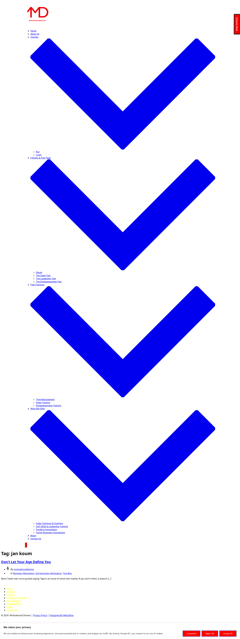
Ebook (39, 272)
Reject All (210, 633)
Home (33, 31)
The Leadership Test (46, 278)
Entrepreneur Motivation (49, 573)
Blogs (33, 535)
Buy (38, 152)
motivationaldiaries (24, 569)
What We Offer (14, 604)
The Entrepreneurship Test (49, 281)
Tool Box (67, 573)
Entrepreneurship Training (48, 405)
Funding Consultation (46, 529)
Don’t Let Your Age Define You (26, 561)
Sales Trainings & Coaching (49, 523)
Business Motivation (23, 573)
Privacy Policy (40, 615)
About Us (34, 34)
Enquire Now (237, 24)
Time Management (45, 399)
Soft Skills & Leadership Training (52, 526)
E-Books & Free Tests (17, 598)
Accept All (227, 633)
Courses (11, 595)
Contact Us (35, 538)
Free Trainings (14, 601)
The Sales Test (43, 275)
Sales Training (43, 402)
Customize (191, 633)
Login (39, 155)
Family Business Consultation (50, 532)
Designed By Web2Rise (61, 615)
